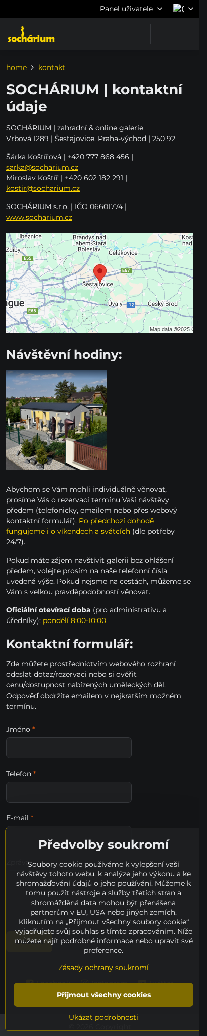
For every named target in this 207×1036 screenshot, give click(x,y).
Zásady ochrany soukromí (103, 967)
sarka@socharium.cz (42, 167)
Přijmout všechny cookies (104, 994)
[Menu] (187, 34)
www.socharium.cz (39, 217)
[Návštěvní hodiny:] (56, 421)
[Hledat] (163, 34)
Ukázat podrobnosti (103, 1017)
